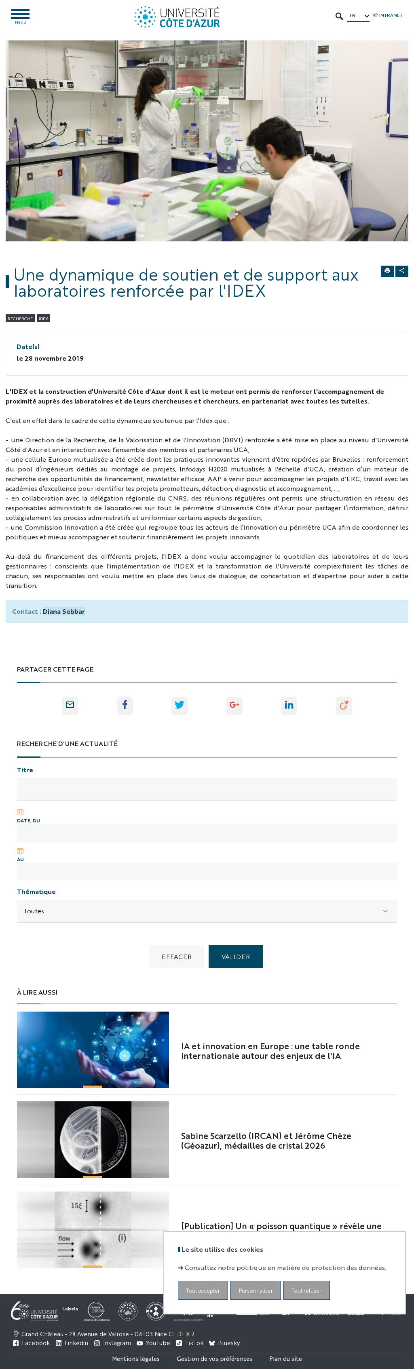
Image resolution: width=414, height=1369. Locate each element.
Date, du (28, 820)
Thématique (36, 891)
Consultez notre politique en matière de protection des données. (285, 1267)
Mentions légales (136, 1358)
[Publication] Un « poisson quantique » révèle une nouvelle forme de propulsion (281, 1230)
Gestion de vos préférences (214, 1358)
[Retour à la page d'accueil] (177, 17)
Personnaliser (256, 1290)
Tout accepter (203, 1290)
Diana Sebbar (64, 611)
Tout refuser (306, 1290)
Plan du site (285, 1358)
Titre (25, 769)
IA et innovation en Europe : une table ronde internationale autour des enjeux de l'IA (270, 1050)
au (20, 859)
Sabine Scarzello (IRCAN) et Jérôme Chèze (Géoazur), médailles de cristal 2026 (266, 1140)
